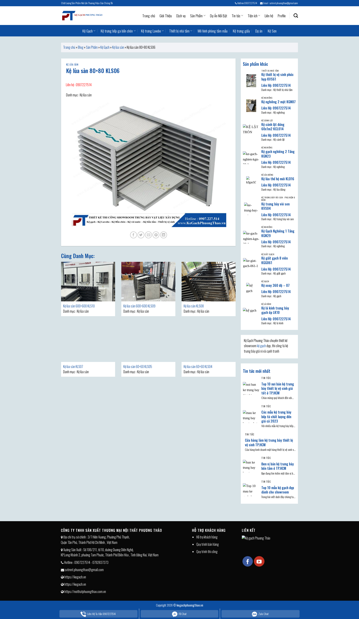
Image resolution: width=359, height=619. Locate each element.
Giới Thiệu (166, 15)
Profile (282, 15)
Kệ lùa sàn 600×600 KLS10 (79, 305)
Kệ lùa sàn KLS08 (194, 305)
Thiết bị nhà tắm (179, 31)
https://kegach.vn (75, 576)
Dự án (258, 31)
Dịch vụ (181, 15)
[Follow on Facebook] (247, 561)
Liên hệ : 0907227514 (79, 84)
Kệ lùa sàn (118, 47)
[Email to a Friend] (148, 234)
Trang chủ (148, 15)
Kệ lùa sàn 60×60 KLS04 (198, 366)
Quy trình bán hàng (207, 544)
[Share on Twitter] (141, 234)
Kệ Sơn (272, 31)
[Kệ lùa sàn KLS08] (209, 281)
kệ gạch (261, 345)
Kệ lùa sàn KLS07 (73, 366)
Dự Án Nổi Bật (218, 15)
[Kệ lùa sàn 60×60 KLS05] (148, 342)
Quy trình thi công (207, 551)
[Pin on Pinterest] (155, 234)
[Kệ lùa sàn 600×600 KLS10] (88, 281)
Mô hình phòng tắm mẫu (212, 31)
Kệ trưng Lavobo (151, 31)
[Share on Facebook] (133, 234)
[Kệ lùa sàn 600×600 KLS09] (148, 281)
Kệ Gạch (87, 31)
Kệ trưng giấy (241, 31)
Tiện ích (252, 15)
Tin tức (236, 15)
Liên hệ (269, 15)
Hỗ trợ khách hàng (207, 536)
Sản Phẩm (196, 15)
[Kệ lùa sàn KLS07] (88, 342)
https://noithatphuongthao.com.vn (85, 591)
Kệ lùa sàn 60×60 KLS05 (137, 366)
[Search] (296, 15)
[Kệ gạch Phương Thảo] (82, 15)
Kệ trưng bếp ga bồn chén (117, 31)
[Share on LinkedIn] (163, 234)
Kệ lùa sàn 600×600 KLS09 (139, 305)
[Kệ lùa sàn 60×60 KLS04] (209, 342)
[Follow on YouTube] (259, 561)
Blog (80, 47)
